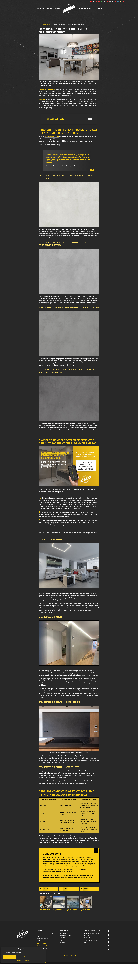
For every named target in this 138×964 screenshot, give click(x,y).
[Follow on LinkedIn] (108, 938)
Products (50, 9)
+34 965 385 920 (42, 943)
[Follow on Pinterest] (108, 942)
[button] (43, 949)
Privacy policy (26, 960)
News (48, 25)
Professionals (88, 9)
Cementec (42, 99)
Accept (9, 957)
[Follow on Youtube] (108, 945)
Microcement (40, 9)
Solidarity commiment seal (92, 940)
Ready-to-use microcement (47, 89)
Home (40, 25)
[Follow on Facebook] (108, 931)
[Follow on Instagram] (108, 934)
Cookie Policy (19, 960)
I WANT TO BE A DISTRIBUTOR (91, 933)
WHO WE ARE (87, 938)
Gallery (80, 9)
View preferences (37, 957)
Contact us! (69, 872)
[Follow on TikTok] (108, 949)
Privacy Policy (65, 955)
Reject (23, 957)
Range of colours (65, 935)
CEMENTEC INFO (88, 935)
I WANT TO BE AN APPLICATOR (92, 931)
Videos (62, 940)
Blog (44, 25)
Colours (57, 9)
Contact (99, 9)
